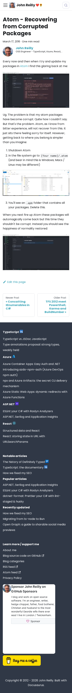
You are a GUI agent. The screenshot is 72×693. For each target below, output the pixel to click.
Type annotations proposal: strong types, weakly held (31, 347)
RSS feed (9, 567)
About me (9, 550)
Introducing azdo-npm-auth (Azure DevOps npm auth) (33, 372)
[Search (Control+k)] (66, 5)
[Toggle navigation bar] (5, 5)
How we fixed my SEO (17, 473)
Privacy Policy (12, 578)
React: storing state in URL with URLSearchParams (24, 439)
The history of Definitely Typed (24, 462)
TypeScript (11, 332)
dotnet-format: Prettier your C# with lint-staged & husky (31, 499)
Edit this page (16, 282)
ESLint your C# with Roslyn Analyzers (28, 411)
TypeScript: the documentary (23, 467)
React (7, 424)
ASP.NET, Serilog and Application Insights (30, 417)
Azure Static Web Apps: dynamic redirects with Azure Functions (35, 394)
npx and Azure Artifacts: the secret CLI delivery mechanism (35, 383)
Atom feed (10, 572)
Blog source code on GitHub (22, 556)
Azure (7, 357)
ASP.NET (9, 404)
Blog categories (13, 561)
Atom (24, 66)
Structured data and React (21, 431)
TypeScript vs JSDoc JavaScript (25, 339)
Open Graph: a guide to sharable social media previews (34, 527)
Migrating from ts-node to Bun (24, 519)
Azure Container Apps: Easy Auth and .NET (31, 364)
